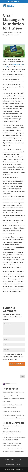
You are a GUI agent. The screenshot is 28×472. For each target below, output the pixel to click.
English (7, 383)
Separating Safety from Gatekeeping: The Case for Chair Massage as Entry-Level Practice (14, 398)
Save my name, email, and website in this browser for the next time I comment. (13, 356)
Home (7, 459)
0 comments (15, 35)
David (4, 432)
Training (18, 459)
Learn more (5, 469)
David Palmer (7, 32)
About (12, 459)
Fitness (10, 35)
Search (22, 376)
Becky (4, 443)
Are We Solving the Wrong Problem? (13, 392)
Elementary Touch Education (11, 411)
